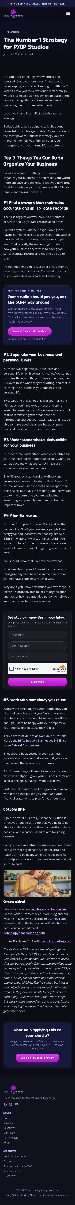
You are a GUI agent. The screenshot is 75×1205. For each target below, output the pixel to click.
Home (6, 1118)
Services (8, 1123)
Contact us (9, 1161)
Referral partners (12, 1171)
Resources (9, 1128)
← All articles (11, 31)
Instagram (58, 909)
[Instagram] (11, 1104)
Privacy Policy (11, 1195)
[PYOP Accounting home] (13, 13)
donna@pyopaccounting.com (24, 933)
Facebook (37, 909)
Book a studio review (15, 1156)
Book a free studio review (30, 331)
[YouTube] (16, 1104)
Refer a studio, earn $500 (17, 1166)
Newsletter (9, 1176)
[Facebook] (5, 1104)
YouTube (59, 919)
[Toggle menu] (68, 13)
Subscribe (37, 681)
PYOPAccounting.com (56, 941)
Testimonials (10, 1137)
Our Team (9, 1132)
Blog (6, 1142)
